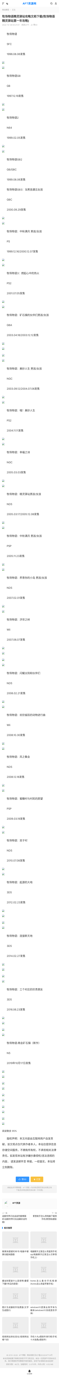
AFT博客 (26, 1187)
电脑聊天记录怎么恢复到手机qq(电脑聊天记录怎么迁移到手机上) (43, 1254)
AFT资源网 (29, 3)
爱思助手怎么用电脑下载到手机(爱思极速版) (45, 1217)
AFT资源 (16, 1203)
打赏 (37, 1179)
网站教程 (5, 10)
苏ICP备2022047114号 (43, 1355)
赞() (34, 25)
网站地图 (30, 1355)
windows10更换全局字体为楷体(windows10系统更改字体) (43, 1310)
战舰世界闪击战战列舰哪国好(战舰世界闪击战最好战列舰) (14, 1219)
